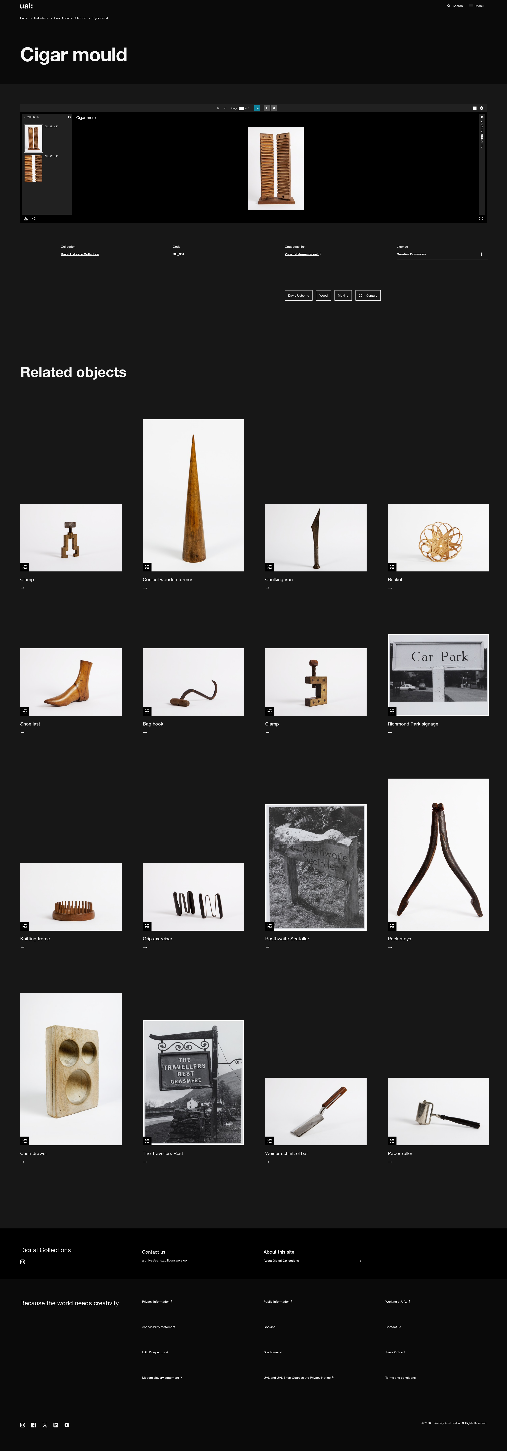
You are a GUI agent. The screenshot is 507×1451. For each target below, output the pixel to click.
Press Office (394, 1352)
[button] (455, 6)
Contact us (393, 1327)
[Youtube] (67, 1425)
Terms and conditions (400, 1378)
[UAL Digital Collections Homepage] (26, 6)
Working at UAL (396, 1301)
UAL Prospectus (153, 1352)
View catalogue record (302, 254)
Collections (41, 18)
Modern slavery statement (160, 1378)
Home (24, 18)
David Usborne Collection (70, 18)
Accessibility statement (158, 1327)
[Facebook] (33, 1425)
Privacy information (156, 1301)
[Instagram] (22, 1262)
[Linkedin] (55, 1425)
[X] (44, 1425)
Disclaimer (271, 1352)
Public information (277, 1301)
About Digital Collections (281, 1260)
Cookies (269, 1327)
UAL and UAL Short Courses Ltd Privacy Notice (297, 1378)
